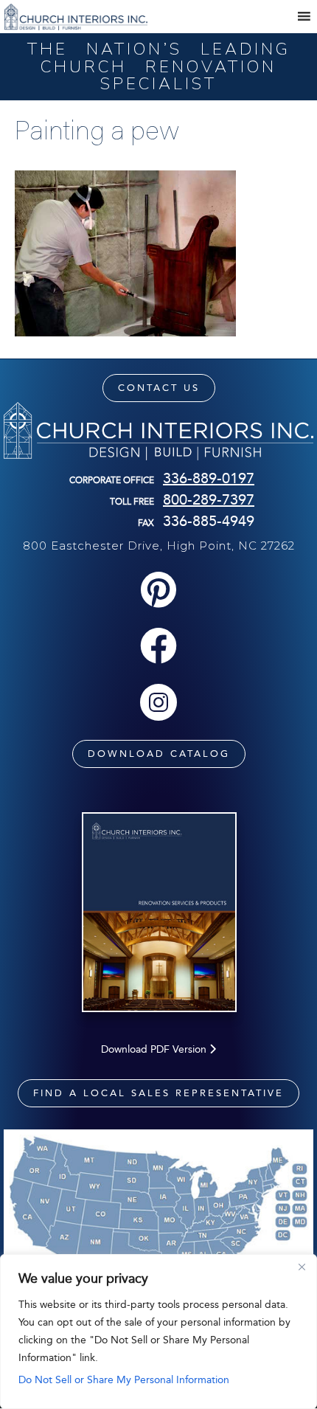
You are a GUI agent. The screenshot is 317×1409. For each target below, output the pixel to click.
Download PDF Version (155, 1049)
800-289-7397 (208, 499)
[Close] (301, 1266)
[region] (158, 1331)
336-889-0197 (208, 478)
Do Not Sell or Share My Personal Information (123, 1380)
